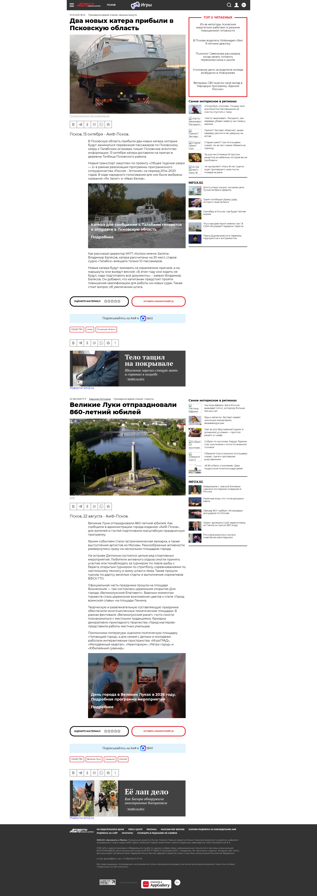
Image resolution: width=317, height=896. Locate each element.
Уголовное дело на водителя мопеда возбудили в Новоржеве (218, 71)
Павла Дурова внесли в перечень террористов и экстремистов (222, 237)
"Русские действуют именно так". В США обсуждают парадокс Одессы (223, 225)
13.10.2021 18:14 (77, 15)
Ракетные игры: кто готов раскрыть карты (223, 499)
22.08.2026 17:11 (78, 399)
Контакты (127, 833)
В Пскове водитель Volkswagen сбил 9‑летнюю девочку (218, 42)
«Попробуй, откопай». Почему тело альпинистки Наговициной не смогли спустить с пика (224, 109)
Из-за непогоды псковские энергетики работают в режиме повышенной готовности (218, 27)
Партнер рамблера (128, 882)
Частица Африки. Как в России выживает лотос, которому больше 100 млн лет (224, 408)
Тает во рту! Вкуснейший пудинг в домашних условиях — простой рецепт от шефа (223, 432)
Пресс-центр (135, 829)
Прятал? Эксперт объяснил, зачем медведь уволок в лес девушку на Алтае (223, 133)
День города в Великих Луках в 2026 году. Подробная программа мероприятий (133, 696)
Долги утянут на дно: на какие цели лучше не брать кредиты (223, 188)
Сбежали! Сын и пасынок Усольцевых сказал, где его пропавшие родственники (225, 456)
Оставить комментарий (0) (158, 301)
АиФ (72, 497)
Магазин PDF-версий (172, 829)
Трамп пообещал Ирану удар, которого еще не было (220, 200)
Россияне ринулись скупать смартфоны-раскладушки (219, 536)
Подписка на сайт (107, 833)
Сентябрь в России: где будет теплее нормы (224, 212)
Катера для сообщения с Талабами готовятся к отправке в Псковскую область (136, 227)
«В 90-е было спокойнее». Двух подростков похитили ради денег (223, 467)
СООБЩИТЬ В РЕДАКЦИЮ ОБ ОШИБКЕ (157, 833)
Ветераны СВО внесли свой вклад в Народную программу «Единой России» (218, 86)
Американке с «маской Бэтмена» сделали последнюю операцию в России (222, 489)
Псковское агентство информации (90, 116)
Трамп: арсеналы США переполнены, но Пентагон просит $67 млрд (224, 524)
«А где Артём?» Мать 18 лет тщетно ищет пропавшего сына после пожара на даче (224, 169)
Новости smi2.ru (82, 388)
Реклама (152, 829)
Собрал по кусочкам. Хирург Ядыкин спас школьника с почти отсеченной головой (225, 444)
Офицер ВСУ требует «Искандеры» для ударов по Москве (223, 512)
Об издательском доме (110, 829)
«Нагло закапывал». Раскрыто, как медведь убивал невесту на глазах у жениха (224, 121)
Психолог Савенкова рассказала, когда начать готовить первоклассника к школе (218, 57)
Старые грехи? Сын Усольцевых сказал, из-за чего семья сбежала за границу (224, 145)
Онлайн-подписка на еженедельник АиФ (212, 829)
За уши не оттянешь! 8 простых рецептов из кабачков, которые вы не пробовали (225, 157)
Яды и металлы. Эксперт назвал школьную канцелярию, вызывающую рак (222, 420)
